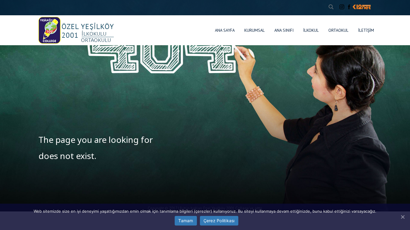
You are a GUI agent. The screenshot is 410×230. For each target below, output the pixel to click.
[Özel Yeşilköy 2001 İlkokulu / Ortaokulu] (76, 30)
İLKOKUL (311, 30)
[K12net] (362, 6)
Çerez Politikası (219, 220)
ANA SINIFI (284, 30)
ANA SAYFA (225, 30)
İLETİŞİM (366, 30)
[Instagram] (341, 6)
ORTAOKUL (338, 30)
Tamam (185, 220)
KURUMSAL (254, 30)
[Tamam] (402, 217)
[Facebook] (349, 6)
